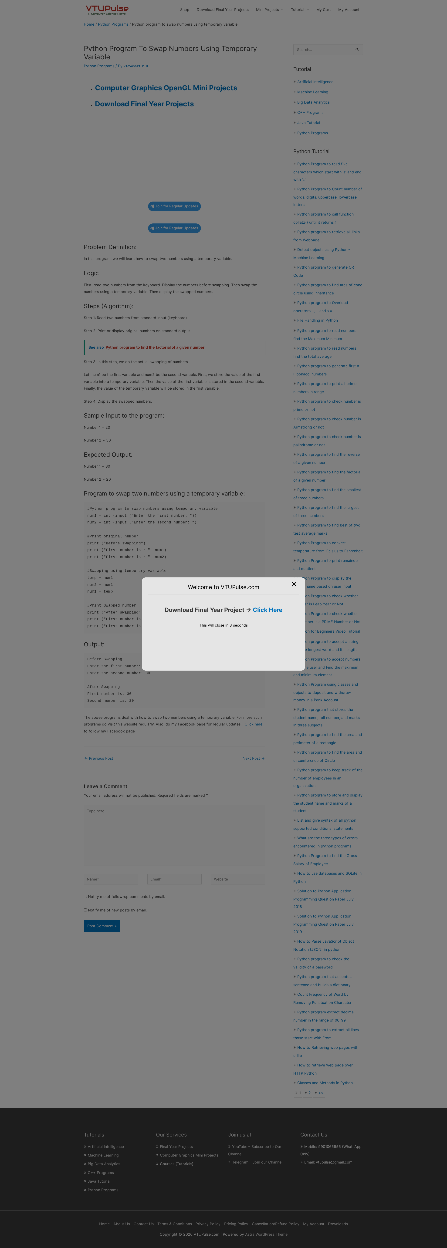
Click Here (267, 609)
